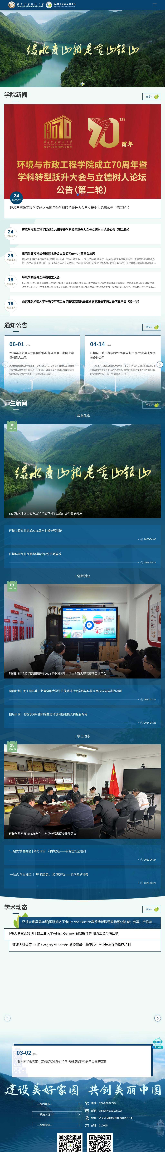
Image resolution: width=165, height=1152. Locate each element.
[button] (82, 84)
